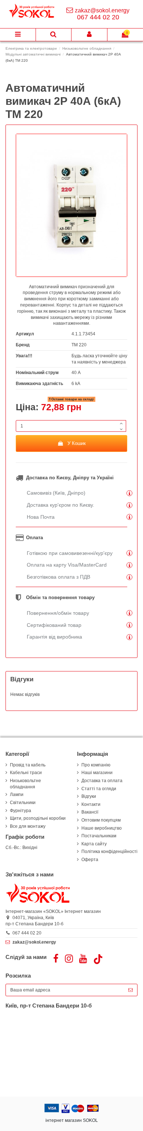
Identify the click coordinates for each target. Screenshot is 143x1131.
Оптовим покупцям (101, 820)
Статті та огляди (98, 788)
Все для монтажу (27, 826)
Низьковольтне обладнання (25, 783)
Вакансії (89, 812)
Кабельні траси (26, 772)
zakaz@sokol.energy (102, 10)
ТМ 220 (79, 344)
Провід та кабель (27, 765)
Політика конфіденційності (109, 851)
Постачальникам (98, 835)
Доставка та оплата (101, 780)
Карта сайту (94, 843)
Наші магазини (97, 772)
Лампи (16, 794)
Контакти (90, 804)
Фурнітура (20, 810)
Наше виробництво (101, 828)
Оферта (89, 859)
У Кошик (76, 443)
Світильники (23, 802)
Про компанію (95, 765)
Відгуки (88, 796)
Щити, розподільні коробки (38, 818)
